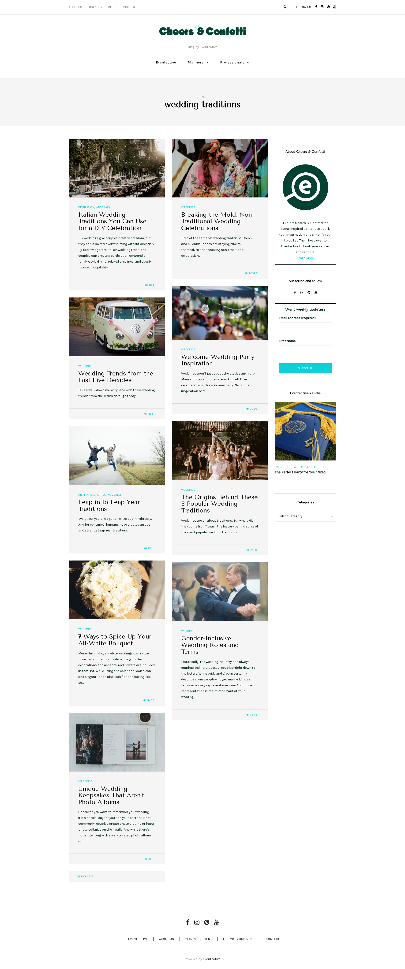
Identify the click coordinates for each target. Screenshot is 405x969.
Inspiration (86, 207)
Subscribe (130, 7)
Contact (273, 939)
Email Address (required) (297, 318)
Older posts (85, 876)
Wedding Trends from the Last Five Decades (115, 377)
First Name (287, 341)
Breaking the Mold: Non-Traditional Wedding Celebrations (217, 221)
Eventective (166, 62)
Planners (196, 62)
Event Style (283, 467)
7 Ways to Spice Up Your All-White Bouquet (114, 640)
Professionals (232, 62)
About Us (75, 7)
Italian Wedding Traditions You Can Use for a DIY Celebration (112, 221)
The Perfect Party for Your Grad (300, 472)
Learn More (305, 258)
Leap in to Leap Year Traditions (109, 505)
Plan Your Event (198, 939)
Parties (101, 494)
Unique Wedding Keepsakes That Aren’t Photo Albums (111, 795)
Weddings (103, 207)
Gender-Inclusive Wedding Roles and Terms (210, 645)
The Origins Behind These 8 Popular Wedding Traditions (219, 504)
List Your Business (102, 7)
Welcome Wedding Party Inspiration (217, 360)
